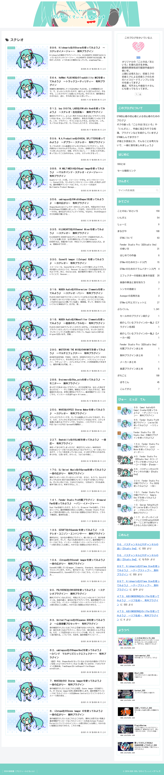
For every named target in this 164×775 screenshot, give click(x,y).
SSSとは (121, 164)
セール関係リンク (126, 171)
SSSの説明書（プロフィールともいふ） (20, 771)
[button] (157, 190)
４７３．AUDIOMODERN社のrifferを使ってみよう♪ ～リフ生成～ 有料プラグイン (138, 600)
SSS (138, 57)
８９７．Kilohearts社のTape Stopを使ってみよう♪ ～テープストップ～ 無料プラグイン (138, 570)
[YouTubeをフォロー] (140, 94)
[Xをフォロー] (136, 94)
